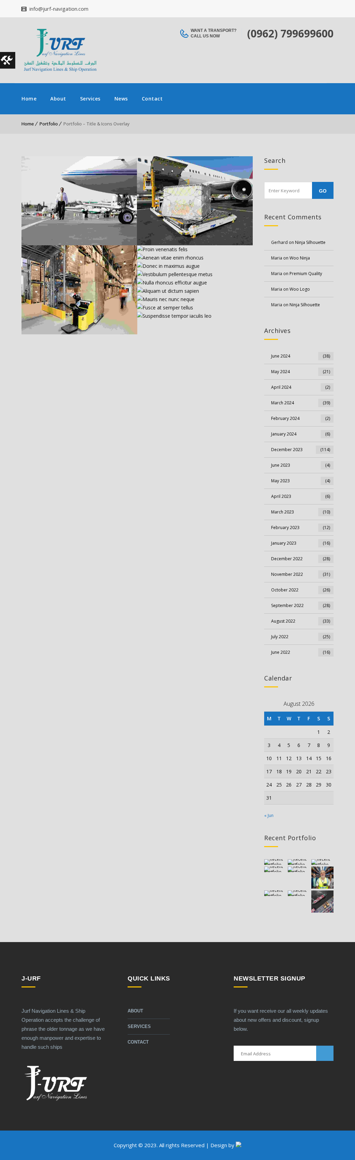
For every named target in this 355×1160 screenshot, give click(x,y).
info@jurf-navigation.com (58, 8)
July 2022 (300, 637)
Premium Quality (305, 273)
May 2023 (300, 481)
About (58, 98)
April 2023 (300, 496)
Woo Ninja (299, 258)
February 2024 (300, 418)
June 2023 (300, 465)
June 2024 (300, 356)
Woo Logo (299, 289)
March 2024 (300, 403)
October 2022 (300, 590)
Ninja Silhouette (310, 242)
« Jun (269, 815)
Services (90, 98)
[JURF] (59, 50)
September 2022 (300, 605)
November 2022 (300, 574)
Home (28, 98)
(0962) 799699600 (290, 33)
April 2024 (300, 387)
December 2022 (300, 559)
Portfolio (49, 124)
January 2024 (300, 434)
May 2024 (300, 372)
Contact (152, 98)
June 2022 (300, 652)
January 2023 (300, 543)
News (121, 98)
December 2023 (300, 449)
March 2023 (300, 512)
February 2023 (300, 527)
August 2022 (300, 621)
